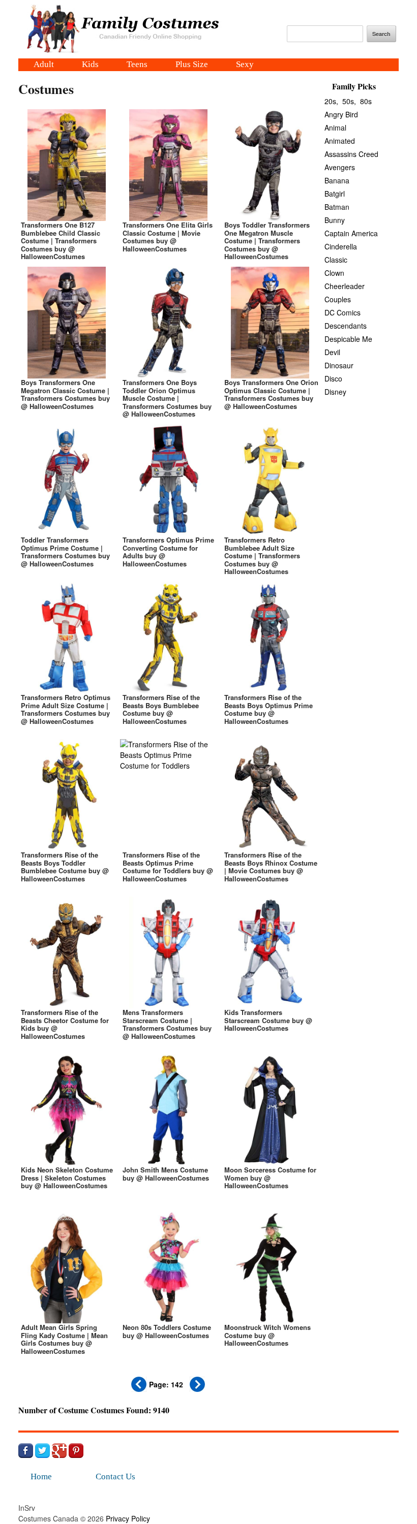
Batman (336, 207)
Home (41, 1476)
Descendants (345, 326)
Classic (335, 260)
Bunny (334, 220)
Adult (44, 65)
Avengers (339, 167)
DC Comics (342, 312)
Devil (332, 352)
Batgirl (334, 193)
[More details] (66, 183)
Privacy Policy (128, 1518)
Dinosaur (338, 365)
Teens (137, 65)
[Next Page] (197, 1389)
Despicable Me (348, 339)
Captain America (351, 233)
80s (366, 101)
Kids (90, 65)
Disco (333, 378)
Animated (339, 141)
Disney (335, 392)
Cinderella (340, 246)
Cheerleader (344, 286)
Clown (334, 273)
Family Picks (354, 86)
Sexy (245, 65)
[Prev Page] (138, 1389)
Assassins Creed (351, 154)
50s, (349, 101)
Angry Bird (341, 114)
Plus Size (191, 65)
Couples (337, 299)
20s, (331, 101)
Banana (336, 180)
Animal (335, 127)
